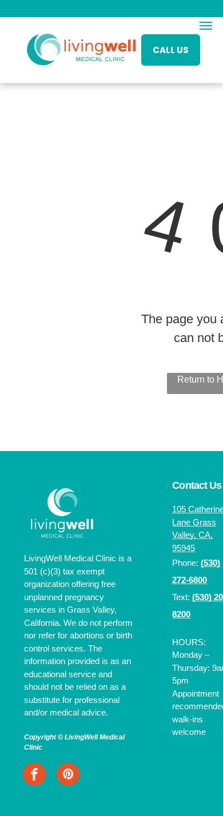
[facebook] (34, 776)
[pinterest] (68, 776)
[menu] (205, 25)
